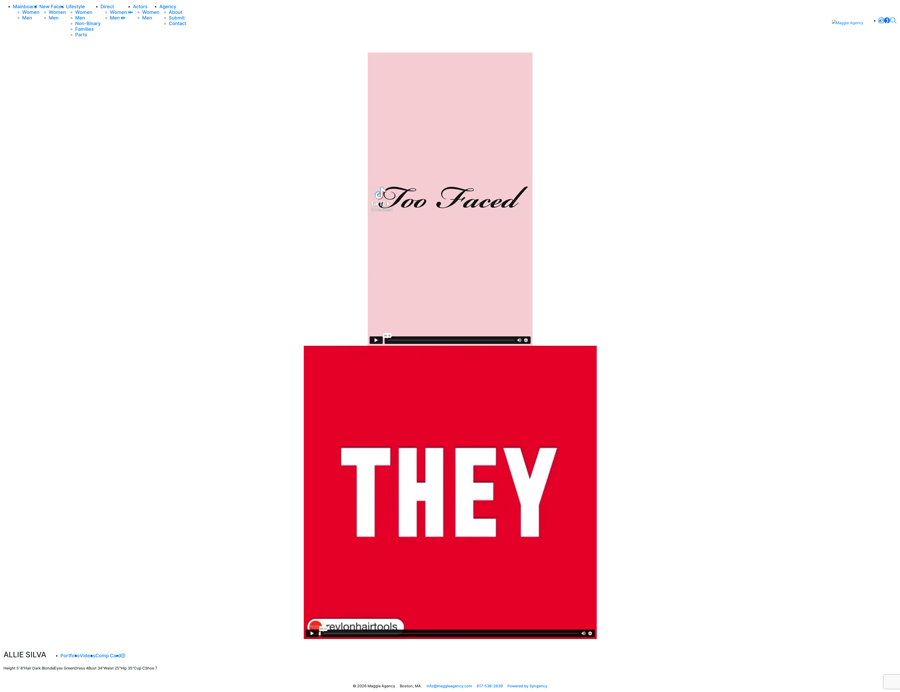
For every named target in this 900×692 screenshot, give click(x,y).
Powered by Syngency (527, 686)
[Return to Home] (847, 22)
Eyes (58, 668)
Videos (87, 655)
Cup (137, 668)
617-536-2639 (490, 686)
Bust (92, 668)
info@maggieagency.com (449, 686)
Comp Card (108, 655)
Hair (27, 668)
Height (9, 668)
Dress (80, 668)
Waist (109, 668)
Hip (124, 668)
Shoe (149, 668)
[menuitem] (30, 12)
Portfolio (70, 655)
